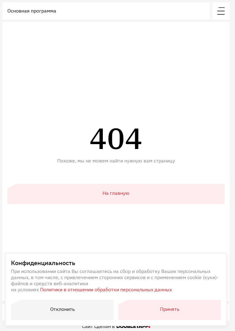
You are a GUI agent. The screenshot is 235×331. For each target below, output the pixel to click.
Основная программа (31, 11)
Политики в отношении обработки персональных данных (106, 289)
